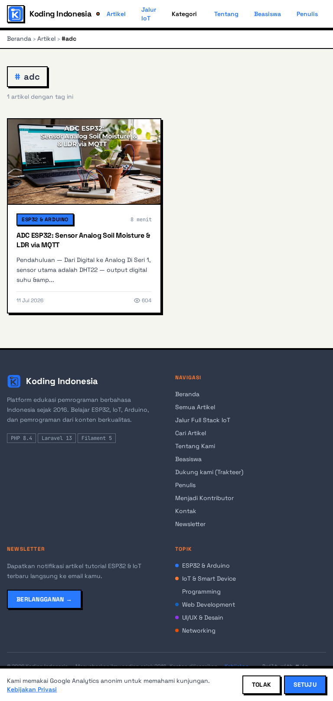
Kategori (184, 14)
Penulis (307, 14)
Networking (198, 630)
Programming (201, 591)
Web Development (208, 604)
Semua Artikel (195, 407)
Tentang (226, 14)
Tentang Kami (195, 446)
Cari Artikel (190, 433)
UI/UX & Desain (202, 617)
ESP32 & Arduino (45, 219)
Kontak (185, 511)
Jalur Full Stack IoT (202, 420)
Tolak (261, 684)
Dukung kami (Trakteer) (209, 472)
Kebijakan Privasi (32, 689)
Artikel (116, 14)
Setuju (305, 684)
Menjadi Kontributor (204, 498)
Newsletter (190, 524)
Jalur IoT (148, 14)
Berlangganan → (44, 599)
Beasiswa (267, 14)
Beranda (19, 38)
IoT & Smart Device (209, 578)
